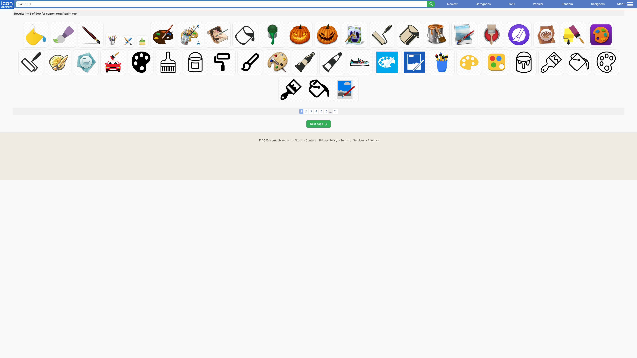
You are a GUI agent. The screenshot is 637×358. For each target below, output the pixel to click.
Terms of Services (352, 140)
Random (567, 4)
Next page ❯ (318, 123)
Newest (452, 4)
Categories (483, 4)
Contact (311, 140)
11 (335, 111)
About (298, 140)
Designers (598, 4)
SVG (512, 4)
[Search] (431, 4)
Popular (538, 4)
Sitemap (373, 140)
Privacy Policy (328, 140)
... (330, 111)
